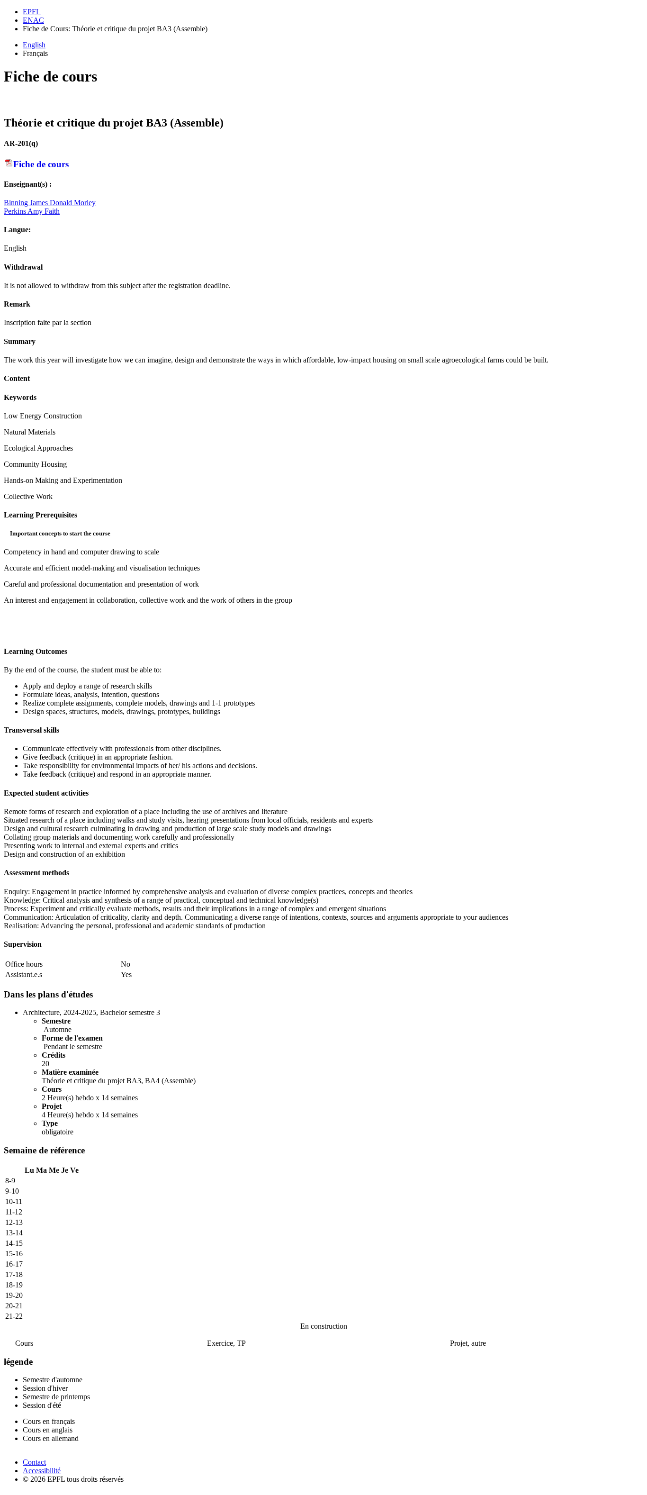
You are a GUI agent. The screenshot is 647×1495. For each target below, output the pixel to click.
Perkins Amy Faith (32, 211)
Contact (34, 1462)
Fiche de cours (41, 164)
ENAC (33, 20)
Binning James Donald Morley (50, 203)
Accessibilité (42, 1471)
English (34, 45)
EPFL (32, 12)
